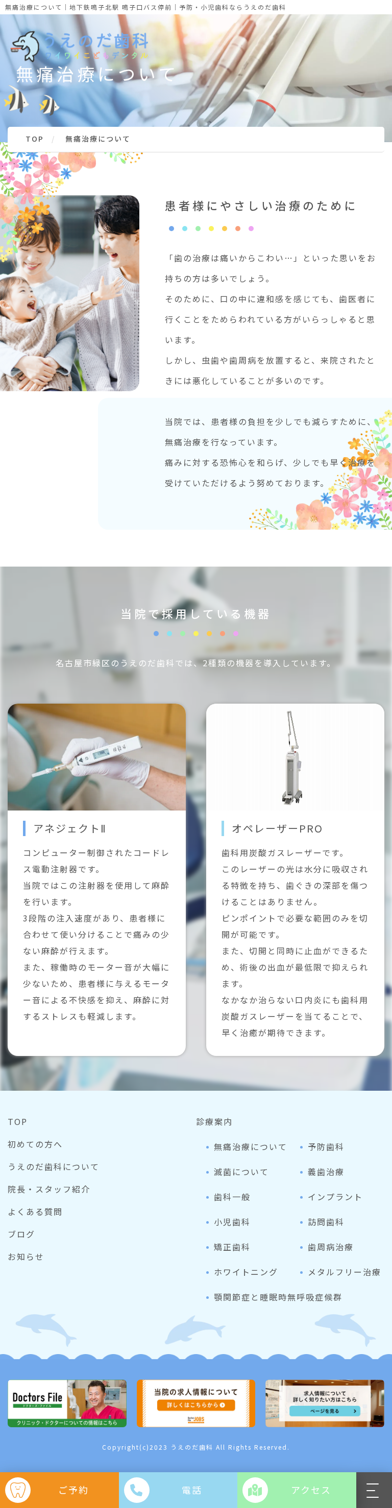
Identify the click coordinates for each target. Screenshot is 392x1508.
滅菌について (241, 1171)
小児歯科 (232, 1222)
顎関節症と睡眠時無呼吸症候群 (278, 1297)
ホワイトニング (246, 1272)
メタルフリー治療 (344, 1272)
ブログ (21, 1234)
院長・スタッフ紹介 (49, 1189)
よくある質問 (35, 1211)
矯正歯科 (232, 1247)
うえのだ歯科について (54, 1166)
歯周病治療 (331, 1247)
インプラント (335, 1196)
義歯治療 (326, 1171)
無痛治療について (250, 1146)
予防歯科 (326, 1146)
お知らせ (26, 1256)
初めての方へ (35, 1144)
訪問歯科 (326, 1222)
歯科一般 (232, 1196)
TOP (18, 1121)
